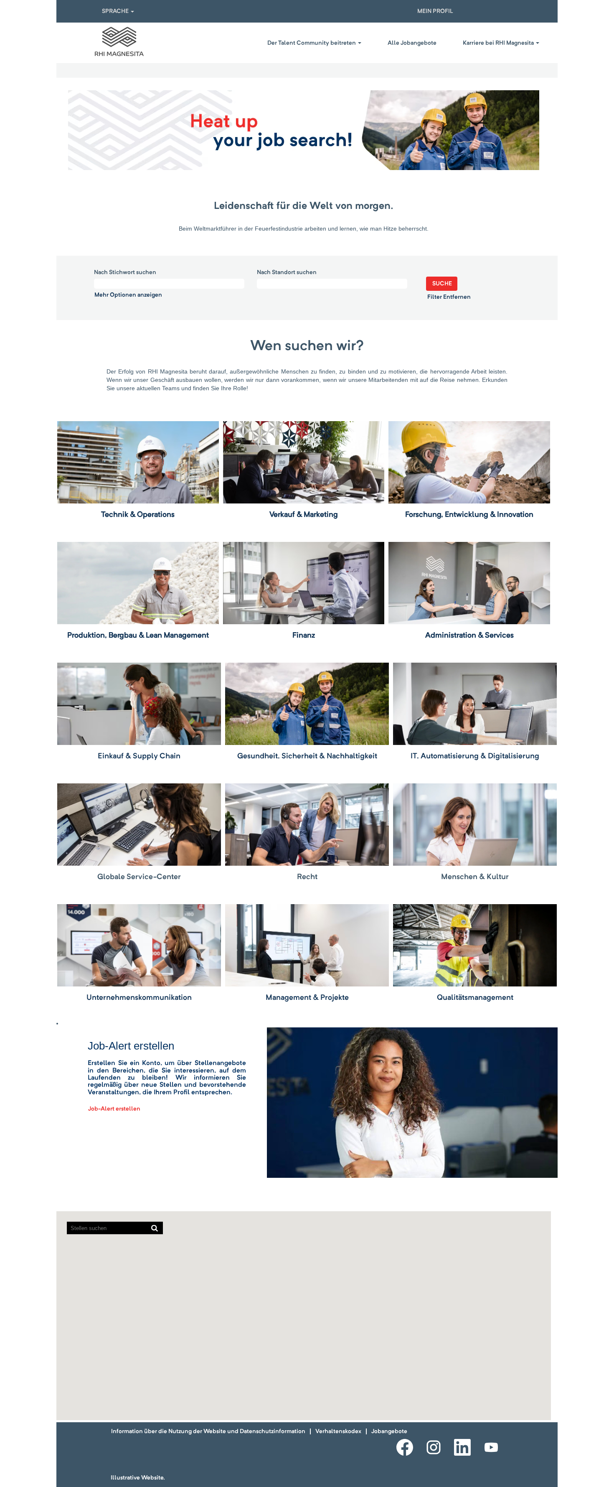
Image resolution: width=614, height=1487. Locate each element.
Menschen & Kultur (475, 877)
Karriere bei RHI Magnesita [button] (499, 43)
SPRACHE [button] (116, 11)
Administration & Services (469, 635)
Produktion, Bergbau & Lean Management (138, 635)
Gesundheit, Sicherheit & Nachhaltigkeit (307, 756)
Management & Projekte (307, 998)
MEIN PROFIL (435, 11)
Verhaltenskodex (338, 1431)
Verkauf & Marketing (303, 515)
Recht (307, 877)
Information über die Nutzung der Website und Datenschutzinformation (208, 1431)
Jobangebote (389, 1431)
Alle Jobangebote (412, 43)
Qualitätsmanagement (475, 998)
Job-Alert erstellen (114, 1109)
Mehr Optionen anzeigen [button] (128, 295)
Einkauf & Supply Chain (139, 756)
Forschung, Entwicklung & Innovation (469, 515)
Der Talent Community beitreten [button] (312, 43)
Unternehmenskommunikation (139, 998)
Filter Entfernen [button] (449, 297)
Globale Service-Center (139, 877)
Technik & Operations (138, 515)
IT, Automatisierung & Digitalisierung (475, 756)
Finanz (303, 635)
